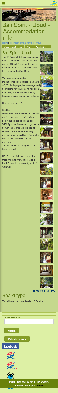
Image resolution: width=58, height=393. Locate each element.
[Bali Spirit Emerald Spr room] (46, 219)
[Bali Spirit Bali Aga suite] (46, 131)
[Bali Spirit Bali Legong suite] (46, 169)
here (39, 385)
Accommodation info (13, 46)
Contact (8, 11)
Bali (22, 42)
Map (29, 46)
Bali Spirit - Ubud (33, 42)
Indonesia (14, 42)
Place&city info (41, 46)
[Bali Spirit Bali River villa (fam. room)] (46, 244)
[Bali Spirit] (46, 56)
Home (5, 42)
